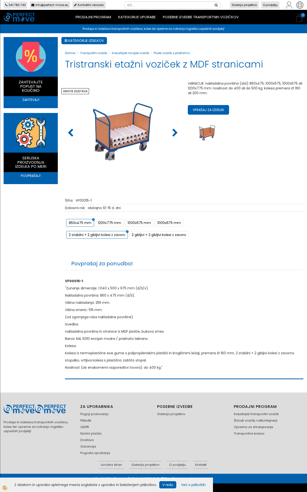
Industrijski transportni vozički (256, 414)
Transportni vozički (93, 53)
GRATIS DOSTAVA (75, 91)
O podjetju (270, 5)
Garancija (88, 446)
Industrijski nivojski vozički (130, 53)
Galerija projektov (244, 5)
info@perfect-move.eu (51, 5)
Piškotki (85, 420)
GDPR (84, 427)
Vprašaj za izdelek (208, 109)
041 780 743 (17, 5)
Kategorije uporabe (137, 16)
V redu (167, 484)
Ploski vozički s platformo (172, 53)
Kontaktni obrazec (91, 5)
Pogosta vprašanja (95, 453)
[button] (174, 133)
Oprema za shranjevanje (253, 427)
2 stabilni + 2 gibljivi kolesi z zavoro (97, 234)
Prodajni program (93, 16)
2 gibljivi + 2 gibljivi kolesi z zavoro (159, 234)
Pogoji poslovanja (94, 414)
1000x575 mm (139, 222)
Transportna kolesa (249, 433)
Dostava (87, 440)
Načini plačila (90, 433)
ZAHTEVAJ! (30, 99)
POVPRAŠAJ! (31, 175)
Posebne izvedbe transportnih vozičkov (201, 16)
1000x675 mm (169, 222)
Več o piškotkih (193, 484)
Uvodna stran (111, 464)
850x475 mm (80, 222)
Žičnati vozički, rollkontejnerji (255, 420)
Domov (70, 53)
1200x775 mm (109, 222)
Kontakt (201, 464)
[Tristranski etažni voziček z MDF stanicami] (207, 132)
